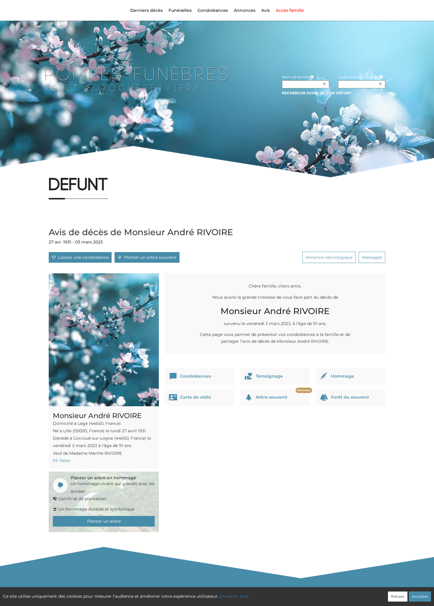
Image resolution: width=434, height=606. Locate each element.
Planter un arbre (104, 521)
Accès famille (290, 10)
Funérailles (180, 10)
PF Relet (61, 460)
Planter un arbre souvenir (149, 257)
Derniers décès (146, 10)
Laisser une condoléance (82, 257)
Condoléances (213, 10)
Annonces (244, 10)
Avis (265, 10)
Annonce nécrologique (329, 257)
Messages (372, 257)
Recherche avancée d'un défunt (316, 93)
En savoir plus (234, 596)
